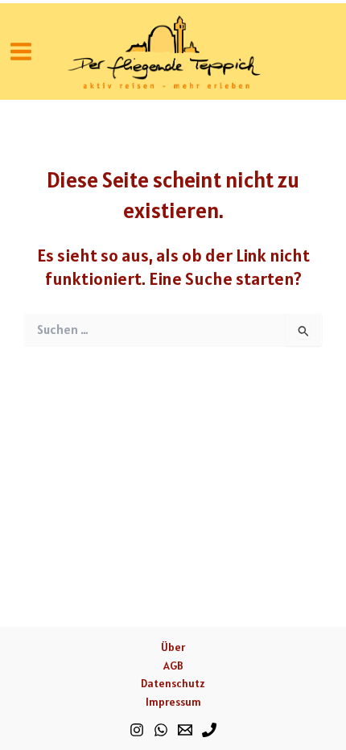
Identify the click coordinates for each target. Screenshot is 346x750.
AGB (173, 665)
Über (173, 647)
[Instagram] (137, 730)
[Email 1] (185, 730)
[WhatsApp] (161, 730)
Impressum (173, 701)
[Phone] (209, 730)
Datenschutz (173, 683)
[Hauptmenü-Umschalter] (21, 51)
